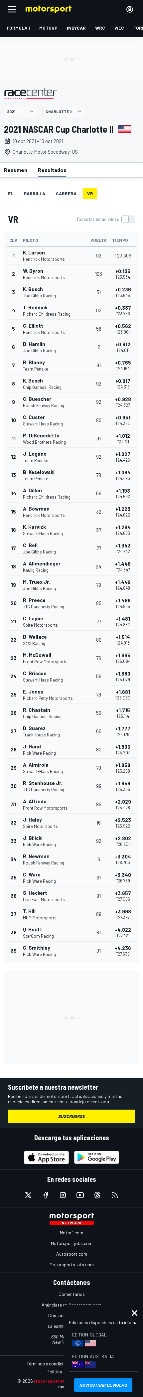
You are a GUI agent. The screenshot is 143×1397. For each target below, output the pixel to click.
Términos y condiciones (50, 1363)
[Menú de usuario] (129, 9)
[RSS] (114, 1195)
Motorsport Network (57, 1381)
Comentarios (72, 1294)
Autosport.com (71, 1254)
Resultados (52, 170)
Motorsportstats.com (72, 1264)
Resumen (15, 170)
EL (10, 193)
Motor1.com (71, 1232)
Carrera (66, 193)
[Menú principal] (12, 9)
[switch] (105, 219)
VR (90, 193)
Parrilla (34, 193)
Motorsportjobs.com (71, 1243)
